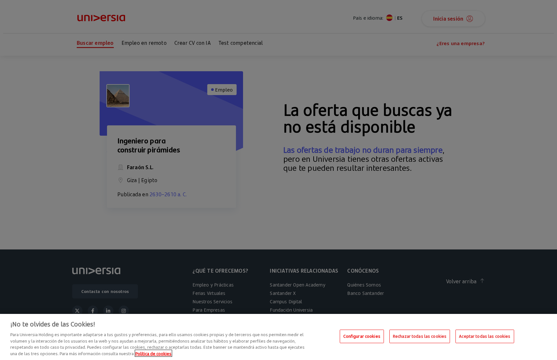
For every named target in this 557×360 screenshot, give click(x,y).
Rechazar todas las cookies (419, 336)
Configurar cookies (361, 336)
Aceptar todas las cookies (484, 336)
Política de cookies (153, 353)
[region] (278, 337)
